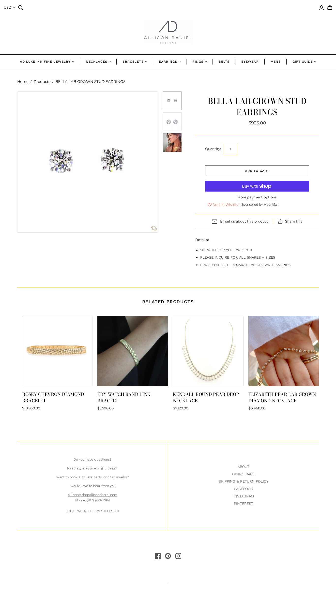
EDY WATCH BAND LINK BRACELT (124, 397)
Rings (197, 61)
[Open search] (20, 7)
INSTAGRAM (243, 496)
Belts (224, 61)
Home (23, 81)
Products (42, 81)
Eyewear (250, 61)
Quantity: (213, 149)
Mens (276, 61)
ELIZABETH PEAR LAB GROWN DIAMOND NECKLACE (282, 397)
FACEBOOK (243, 489)
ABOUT (243, 466)
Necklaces (96, 61)
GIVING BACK (243, 474)
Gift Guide (302, 61)
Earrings (168, 61)
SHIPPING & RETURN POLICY (243, 481)
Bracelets (132, 61)
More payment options (257, 197)
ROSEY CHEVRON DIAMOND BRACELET (53, 397)
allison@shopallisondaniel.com (92, 495)
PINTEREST (243, 503)
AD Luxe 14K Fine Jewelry (45, 61)
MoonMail (271, 204)
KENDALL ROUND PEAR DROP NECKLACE (206, 397)
